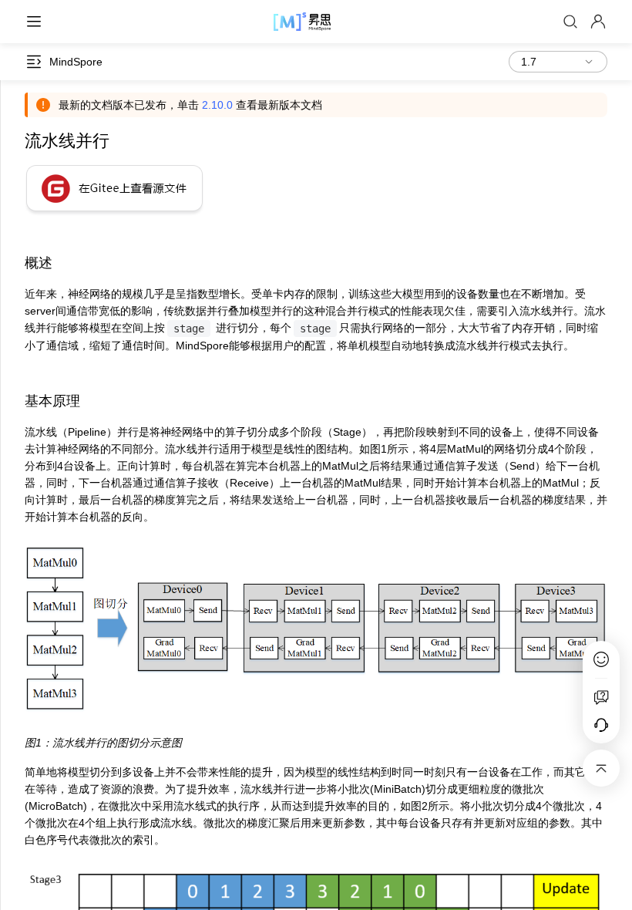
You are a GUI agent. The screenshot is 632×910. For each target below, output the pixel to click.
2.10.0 (217, 105)
